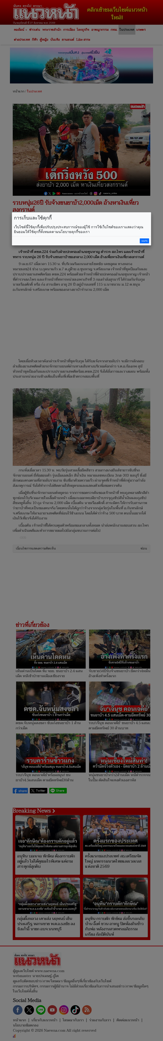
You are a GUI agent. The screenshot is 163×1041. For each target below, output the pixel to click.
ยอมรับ (144, 241)
